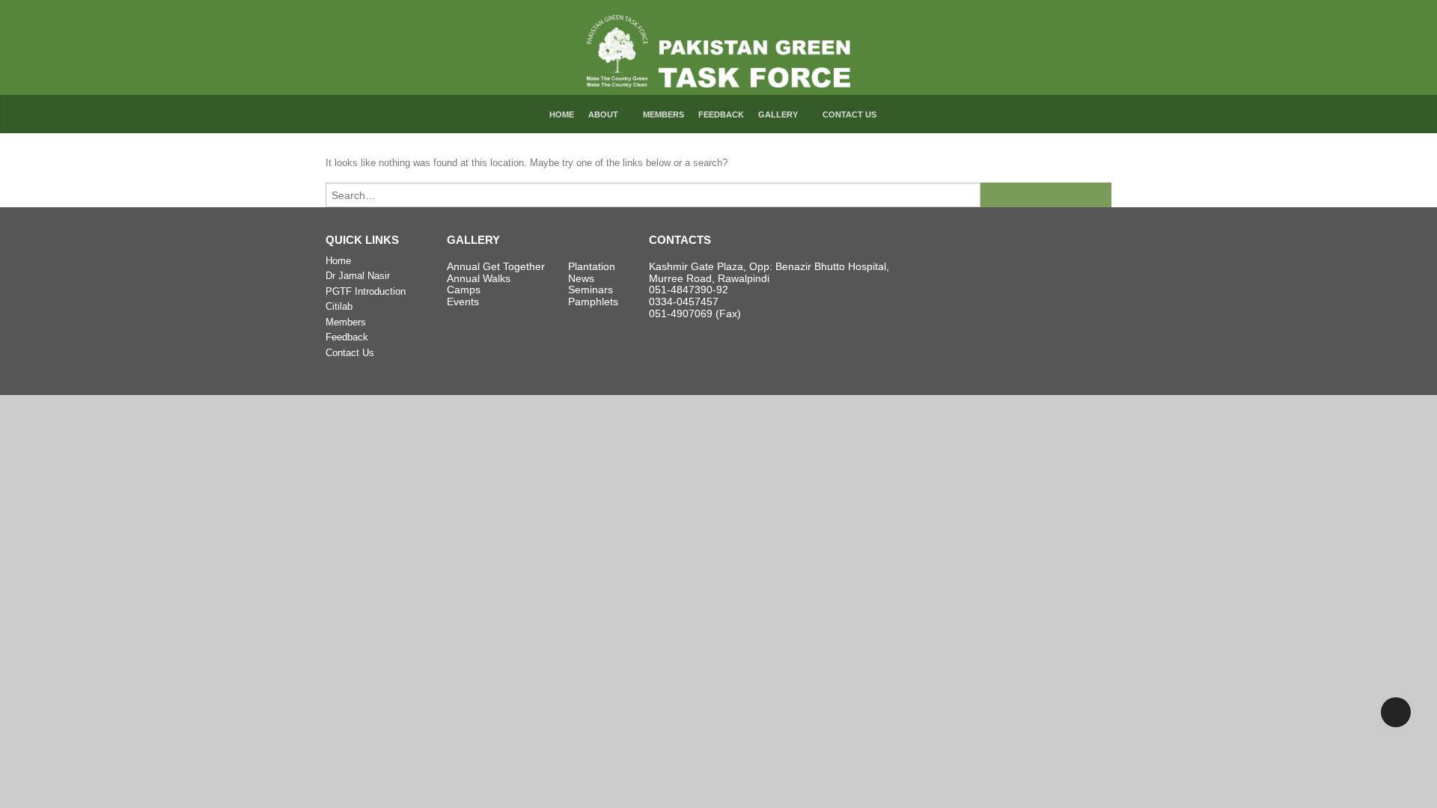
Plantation (591, 266)
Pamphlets (593, 301)
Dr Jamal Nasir (358, 275)
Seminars (590, 290)
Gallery (778, 114)
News (581, 278)
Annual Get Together (496, 266)
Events (463, 301)
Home (561, 114)
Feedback (721, 114)
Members (663, 114)
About (603, 114)
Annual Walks (478, 278)
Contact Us (849, 114)
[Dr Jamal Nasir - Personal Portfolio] (719, 47)
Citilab (339, 306)
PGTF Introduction (366, 291)
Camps (463, 290)
